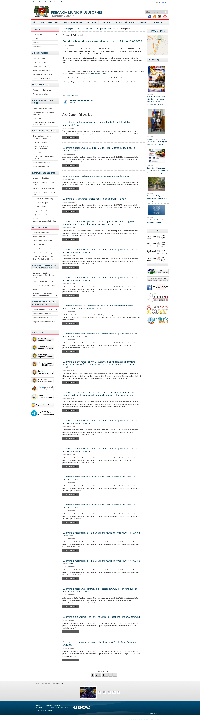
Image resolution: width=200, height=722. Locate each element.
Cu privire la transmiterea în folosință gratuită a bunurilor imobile (94, 198)
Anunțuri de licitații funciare (43, 90)
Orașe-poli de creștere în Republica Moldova (42, 137)
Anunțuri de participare (41, 70)
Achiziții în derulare (40, 62)
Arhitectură (45, 34)
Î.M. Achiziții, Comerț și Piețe (43, 199)
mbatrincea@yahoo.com (97, 73)
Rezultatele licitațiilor (40, 94)
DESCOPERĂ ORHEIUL (126, 22)
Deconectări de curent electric (44, 249)
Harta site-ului (47, 2)
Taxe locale (37, 118)
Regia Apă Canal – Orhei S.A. (44, 188)
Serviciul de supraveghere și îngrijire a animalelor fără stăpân (45, 220)
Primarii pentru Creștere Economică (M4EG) (41, 147)
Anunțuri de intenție (40, 66)
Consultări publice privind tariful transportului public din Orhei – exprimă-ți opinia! (157, 170)
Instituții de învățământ (45, 178)
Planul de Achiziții (39, 58)
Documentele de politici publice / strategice (44, 157)
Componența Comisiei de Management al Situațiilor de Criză (43, 275)
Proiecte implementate (41, 167)
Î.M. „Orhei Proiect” (40, 211)
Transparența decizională (105, 29)
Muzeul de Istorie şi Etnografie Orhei (44, 183)
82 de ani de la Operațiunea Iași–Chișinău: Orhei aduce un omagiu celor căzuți (157, 198)
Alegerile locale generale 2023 (44, 322)
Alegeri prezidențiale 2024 (42, 317)
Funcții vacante (45, 237)
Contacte (56, 2)
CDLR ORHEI (106, 22)
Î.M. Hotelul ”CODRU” (41, 207)
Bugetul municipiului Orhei (42, 108)
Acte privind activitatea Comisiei (44, 285)
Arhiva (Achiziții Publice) (41, 78)
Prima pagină (37, 2)
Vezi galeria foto (58, 683)
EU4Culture (37, 152)
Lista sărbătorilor (39, 245)
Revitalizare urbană (40, 142)
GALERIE (144, 22)
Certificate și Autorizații (41, 232)
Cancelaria (64, 2)
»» (115, 675)
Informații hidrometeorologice (43, 253)
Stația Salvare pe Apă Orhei (43, 215)
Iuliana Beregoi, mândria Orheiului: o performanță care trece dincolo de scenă (157, 141)
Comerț (35, 38)
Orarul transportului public (42, 241)
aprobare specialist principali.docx (81, 100)
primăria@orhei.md (98, 82)
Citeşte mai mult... (71, 137)
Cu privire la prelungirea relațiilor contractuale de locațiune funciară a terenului (101, 616)
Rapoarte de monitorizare (42, 74)
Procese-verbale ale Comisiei (43, 281)
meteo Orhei (154, 231)
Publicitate (36, 42)
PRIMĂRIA (91, 22)
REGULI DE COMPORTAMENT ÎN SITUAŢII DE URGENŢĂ (44, 258)
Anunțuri (36, 289)
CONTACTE (157, 22)
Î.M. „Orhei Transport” (41, 203)
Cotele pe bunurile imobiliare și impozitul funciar (44, 123)
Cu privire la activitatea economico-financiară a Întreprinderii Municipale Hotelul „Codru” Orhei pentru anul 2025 (97, 307)
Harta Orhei (158, 31)
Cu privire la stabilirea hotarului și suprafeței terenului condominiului (96, 175)
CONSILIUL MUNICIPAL (72, 22)
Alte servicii (37, 47)
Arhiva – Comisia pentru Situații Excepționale (45, 294)
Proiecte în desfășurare (41, 162)
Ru (166, 3)
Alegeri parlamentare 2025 (42, 313)
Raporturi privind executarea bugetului (43, 113)
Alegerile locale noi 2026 (45, 309)
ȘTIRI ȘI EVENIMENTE (49, 22)
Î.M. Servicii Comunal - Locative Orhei (44, 193)
